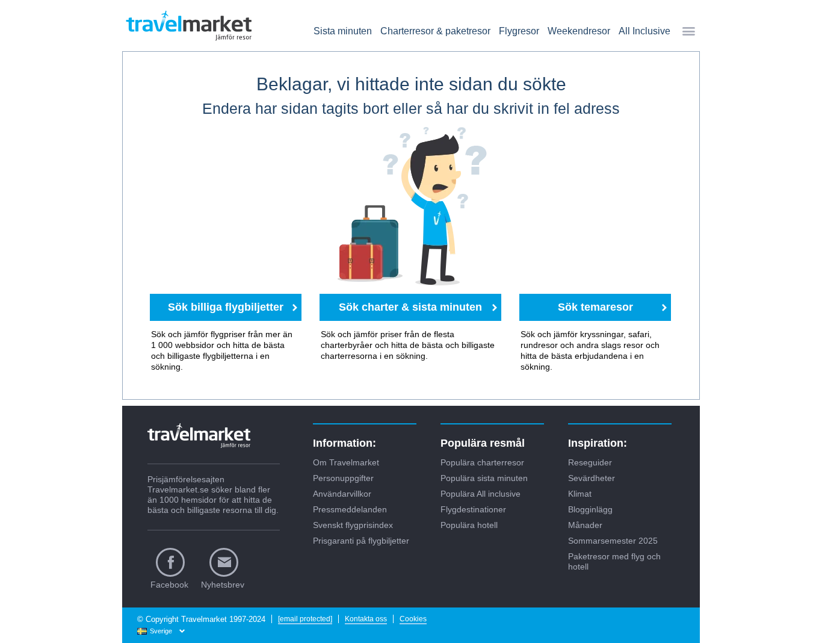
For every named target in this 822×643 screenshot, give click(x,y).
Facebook (169, 584)
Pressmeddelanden (350, 509)
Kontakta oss (366, 619)
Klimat (580, 494)
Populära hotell (469, 525)
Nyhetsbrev (222, 584)
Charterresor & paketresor (435, 31)
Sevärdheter (591, 478)
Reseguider (590, 462)
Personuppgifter (343, 478)
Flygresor (519, 31)
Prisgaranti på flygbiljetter (361, 540)
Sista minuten (343, 31)
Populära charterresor (482, 462)
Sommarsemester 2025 (613, 540)
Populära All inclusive (480, 494)
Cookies (413, 619)
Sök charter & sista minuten (410, 307)
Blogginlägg (590, 509)
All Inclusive (644, 31)
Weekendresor (579, 31)
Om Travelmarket (346, 462)
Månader (585, 525)
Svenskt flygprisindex (353, 525)
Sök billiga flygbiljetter (225, 307)
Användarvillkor (342, 494)
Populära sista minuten (484, 478)
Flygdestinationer (473, 509)
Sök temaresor (595, 307)
